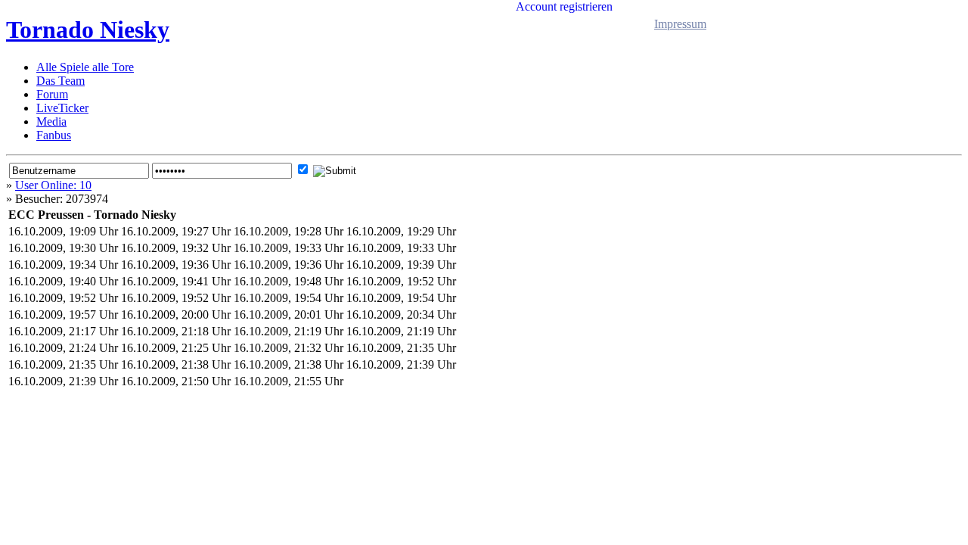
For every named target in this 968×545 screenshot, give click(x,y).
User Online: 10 (53, 185)
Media (51, 121)
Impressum (680, 23)
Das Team (60, 80)
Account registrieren (564, 6)
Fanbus (53, 135)
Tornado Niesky (87, 29)
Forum (52, 94)
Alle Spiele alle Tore (85, 67)
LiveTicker (62, 107)
